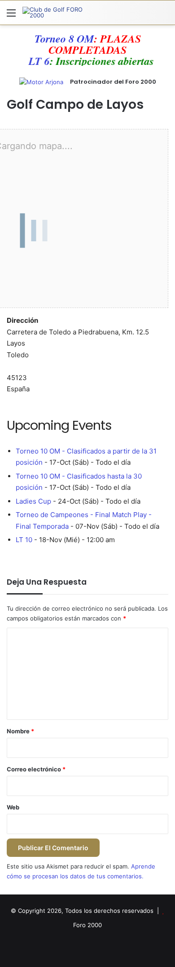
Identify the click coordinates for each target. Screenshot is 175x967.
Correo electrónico (36, 769)
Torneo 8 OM (64, 38)
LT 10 (24, 539)
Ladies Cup (33, 501)
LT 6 (44, 60)
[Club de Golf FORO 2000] (58, 12)
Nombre (20, 731)
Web (13, 807)
